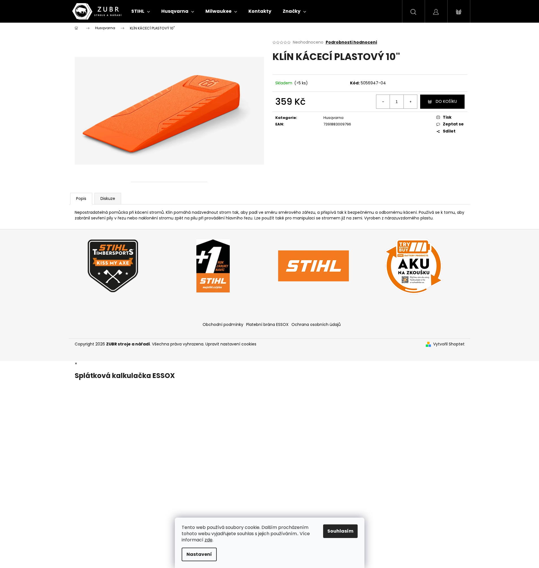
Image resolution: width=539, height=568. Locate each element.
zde (208, 540)
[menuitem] (141, 11)
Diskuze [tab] (107, 198)
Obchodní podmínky (223, 324)
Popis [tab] (81, 198)
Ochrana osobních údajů (316, 324)
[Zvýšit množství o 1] (410, 101)
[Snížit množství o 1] (383, 101)
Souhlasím (340, 531)
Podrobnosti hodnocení (351, 42)
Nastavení (199, 554)
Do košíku (446, 101)
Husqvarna (333, 117)
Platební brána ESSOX (267, 324)
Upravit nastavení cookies (230, 344)
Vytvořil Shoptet (449, 344)
